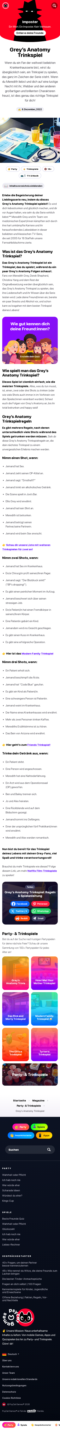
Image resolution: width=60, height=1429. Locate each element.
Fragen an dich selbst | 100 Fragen (21, 1284)
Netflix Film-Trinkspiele (42, 870)
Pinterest (42, 904)
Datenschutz (9, 1392)
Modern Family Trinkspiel (37, 653)
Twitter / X (21, 911)
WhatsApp (43, 911)
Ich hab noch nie (11, 1180)
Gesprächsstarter (16, 1256)
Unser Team (8, 1373)
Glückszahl (8, 1229)
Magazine (38, 1100)
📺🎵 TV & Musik (30, 175)
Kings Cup (8, 1200)
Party (6, 1168)
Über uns (7, 1360)
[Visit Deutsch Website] (18, 1317)
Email (40, 918)
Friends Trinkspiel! (39, 744)
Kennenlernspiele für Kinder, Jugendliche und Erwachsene (25, 1291)
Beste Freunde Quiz (13, 1218)
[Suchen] (54, 5)
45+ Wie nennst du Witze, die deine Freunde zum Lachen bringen (29, 1272)
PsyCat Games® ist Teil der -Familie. (23, 1411)
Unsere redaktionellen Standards (19, 1379)
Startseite (19, 1100)
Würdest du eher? (12, 1195)
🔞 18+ (47, 169)
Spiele (7, 1212)
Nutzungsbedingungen (14, 1385)
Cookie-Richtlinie (11, 1398)
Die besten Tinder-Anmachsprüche (22, 1278)
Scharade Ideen (11, 1190)
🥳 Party (12, 169)
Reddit (24, 918)
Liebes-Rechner (11, 1244)
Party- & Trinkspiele (29, 1105)
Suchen (14, 1149)
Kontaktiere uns (10, 1366)
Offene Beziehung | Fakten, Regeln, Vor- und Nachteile (24, 1299)
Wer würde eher (11, 1185)
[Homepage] (5, 5)
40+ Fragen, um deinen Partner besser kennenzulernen (19, 1264)
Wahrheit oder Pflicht (14, 1174)
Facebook (22, 904)
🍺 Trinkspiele (30, 169)
